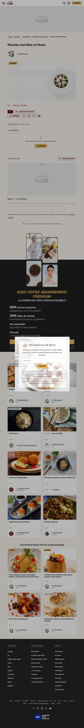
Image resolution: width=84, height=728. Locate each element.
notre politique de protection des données (42, 376)
